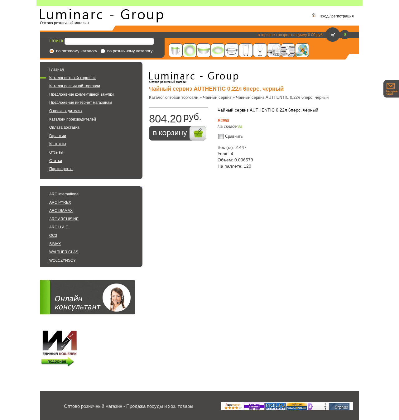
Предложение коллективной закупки (81, 94)
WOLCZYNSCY (62, 260)
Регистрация (342, 16)
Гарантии (57, 136)
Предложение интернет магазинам (80, 102)
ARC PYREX (60, 202)
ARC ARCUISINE (64, 219)
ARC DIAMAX (61, 210)
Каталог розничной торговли (74, 86)
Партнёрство (61, 169)
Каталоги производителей (72, 119)
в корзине (266, 35)
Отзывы (56, 152)
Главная (56, 69)
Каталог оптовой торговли (72, 78)
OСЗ (53, 235)
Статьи (55, 161)
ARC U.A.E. (59, 227)
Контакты (57, 144)
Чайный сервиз (217, 97)
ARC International (64, 194)
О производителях (65, 111)
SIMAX (55, 244)
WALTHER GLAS (63, 252)
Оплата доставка (64, 127)
